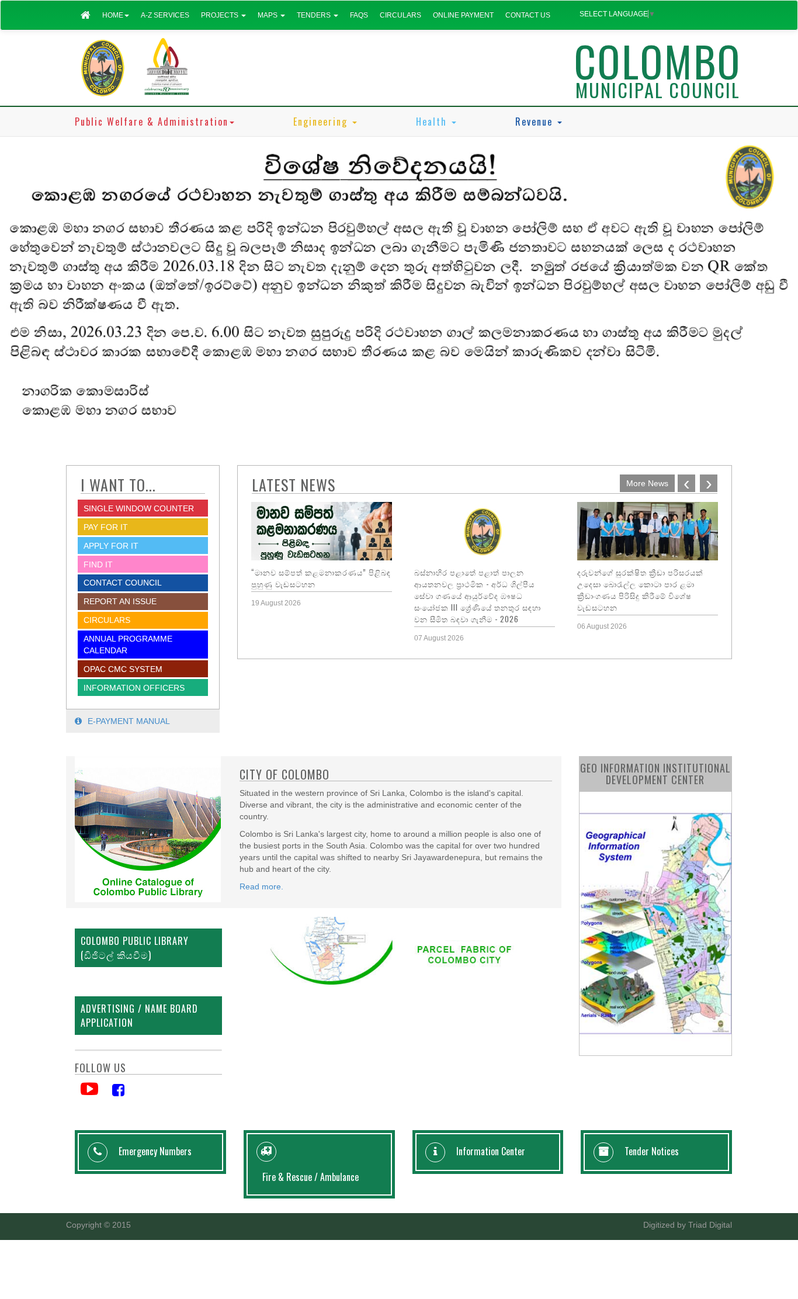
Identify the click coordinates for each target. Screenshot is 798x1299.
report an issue (120, 601)
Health (433, 122)
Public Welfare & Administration (151, 122)
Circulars (400, 15)
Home (112, 15)
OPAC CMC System (123, 669)
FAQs (359, 15)
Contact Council (123, 582)
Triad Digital (710, 1224)
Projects (220, 15)
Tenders (314, 15)
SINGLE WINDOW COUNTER (139, 508)
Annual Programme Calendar (128, 644)
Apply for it (111, 545)
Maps (268, 15)
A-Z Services (165, 15)
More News (647, 483)
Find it (98, 564)
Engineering (322, 122)
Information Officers (134, 687)
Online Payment (463, 15)
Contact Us (527, 15)
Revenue (535, 122)
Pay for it (106, 527)
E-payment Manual (129, 721)
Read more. (261, 886)
